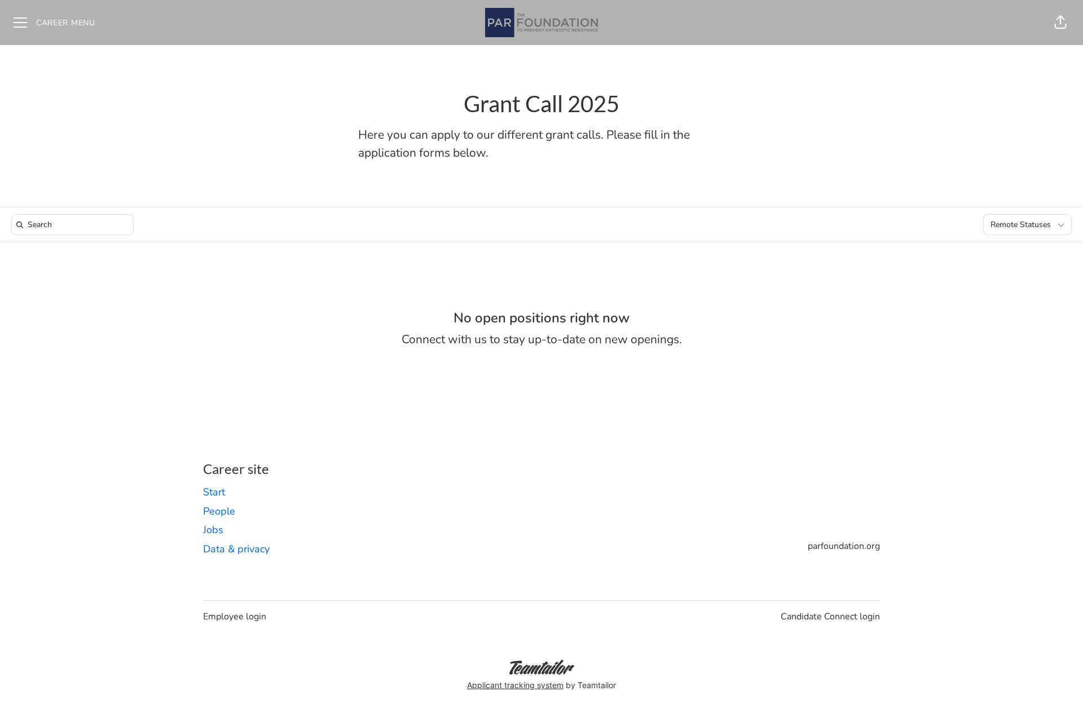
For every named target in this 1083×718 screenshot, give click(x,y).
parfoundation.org (844, 546)
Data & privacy (236, 549)
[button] (1060, 22)
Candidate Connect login (830, 616)
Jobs (213, 530)
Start (214, 492)
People (219, 511)
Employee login (234, 616)
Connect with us (444, 339)
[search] (74, 224)
